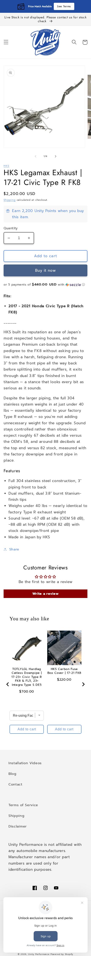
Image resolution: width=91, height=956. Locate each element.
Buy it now (45, 270)
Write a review (45, 593)
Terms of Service (23, 805)
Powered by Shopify (62, 954)
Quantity (11, 228)
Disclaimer (17, 826)
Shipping (9, 200)
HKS (6, 166)
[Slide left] (35, 156)
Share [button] (14, 549)
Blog (12, 773)
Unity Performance (39, 954)
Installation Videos (25, 763)
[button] (6, 42)
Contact (15, 784)
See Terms (64, 6)
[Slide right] (55, 156)
